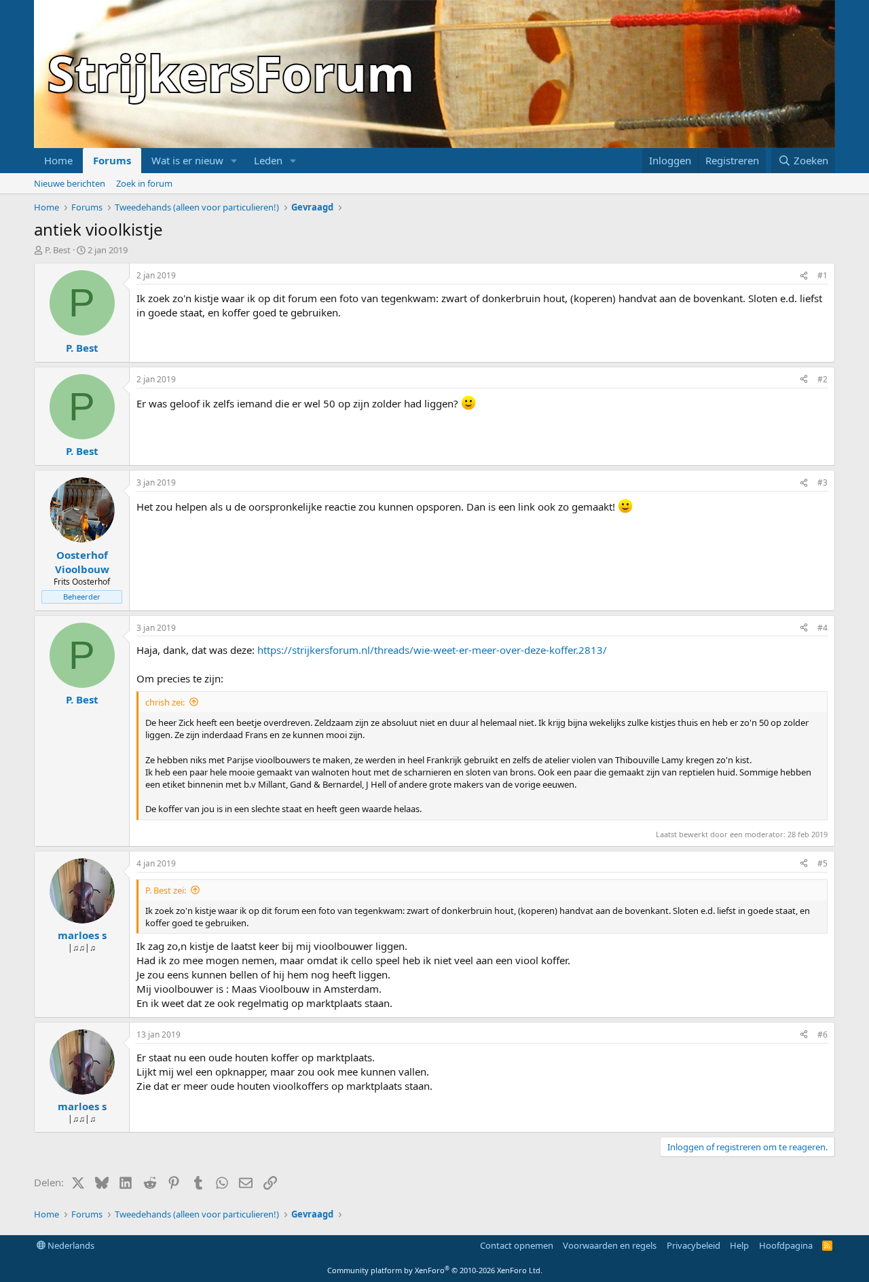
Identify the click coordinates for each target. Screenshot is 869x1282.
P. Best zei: (165, 890)
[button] (234, 160)
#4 (822, 628)
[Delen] (804, 276)
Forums (112, 160)
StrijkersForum (231, 72)
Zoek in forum (144, 183)
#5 (822, 863)
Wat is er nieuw (187, 160)
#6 (822, 1034)
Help (739, 1245)
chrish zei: (165, 702)
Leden (268, 160)
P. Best (58, 250)
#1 (822, 275)
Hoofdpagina (786, 1245)
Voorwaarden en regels (610, 1245)
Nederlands (69, 1245)
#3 (822, 482)
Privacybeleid (693, 1245)
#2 (822, 379)
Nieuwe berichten (69, 183)
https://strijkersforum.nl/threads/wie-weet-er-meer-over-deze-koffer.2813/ (432, 650)
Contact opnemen (516, 1245)
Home (58, 160)
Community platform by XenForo (434, 1270)
